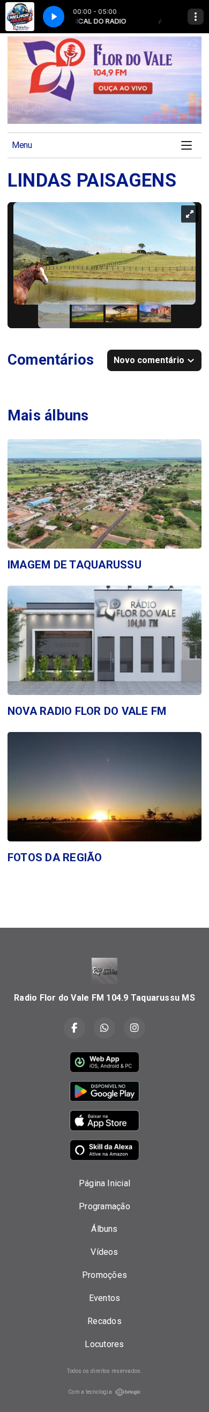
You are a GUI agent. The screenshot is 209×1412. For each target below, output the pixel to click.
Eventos (105, 1298)
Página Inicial (104, 1183)
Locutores (104, 1344)
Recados (104, 1321)
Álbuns (104, 1229)
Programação (104, 1206)
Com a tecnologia (90, 1392)
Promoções (104, 1275)
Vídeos (104, 1252)
